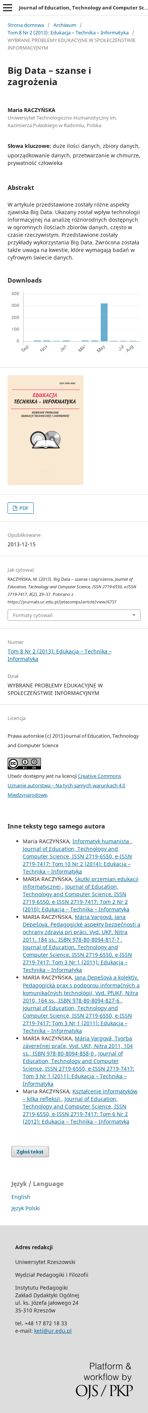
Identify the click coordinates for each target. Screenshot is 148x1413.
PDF (23, 508)
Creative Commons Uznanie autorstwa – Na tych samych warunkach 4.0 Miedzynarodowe (66, 785)
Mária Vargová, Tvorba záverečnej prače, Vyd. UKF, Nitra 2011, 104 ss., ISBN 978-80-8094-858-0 (78, 1046)
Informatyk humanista (101, 841)
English (20, 1196)
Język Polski (25, 1208)
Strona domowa (26, 25)
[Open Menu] (7, 7)
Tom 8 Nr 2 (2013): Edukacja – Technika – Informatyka (68, 32)
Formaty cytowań (33, 615)
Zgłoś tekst (30, 1151)
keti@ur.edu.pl (53, 1330)
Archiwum (65, 25)
